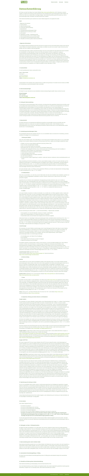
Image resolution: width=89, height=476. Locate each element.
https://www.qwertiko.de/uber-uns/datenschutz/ (29, 275)
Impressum (61, 474)
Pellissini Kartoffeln (54, 2)
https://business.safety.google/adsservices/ (59, 334)
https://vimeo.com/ (59, 291)
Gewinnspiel (61, 2)
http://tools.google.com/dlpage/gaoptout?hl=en (41, 328)
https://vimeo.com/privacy (34, 293)
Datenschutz (67, 474)
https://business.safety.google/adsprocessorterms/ (29, 337)
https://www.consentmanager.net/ (37, 253)
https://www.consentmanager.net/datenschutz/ (29, 254)
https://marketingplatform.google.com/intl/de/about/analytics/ (32, 333)
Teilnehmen (66, 2)
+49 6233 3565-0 (24, 76)
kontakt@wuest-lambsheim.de (28, 78)
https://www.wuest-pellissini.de (47, 12)
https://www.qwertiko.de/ (49, 273)
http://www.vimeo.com (52, 279)
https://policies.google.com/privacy (62, 333)
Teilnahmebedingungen (54, 474)
